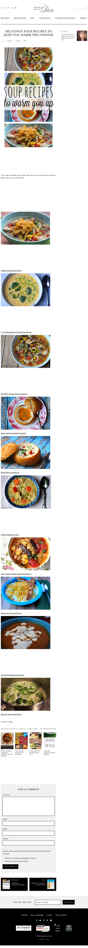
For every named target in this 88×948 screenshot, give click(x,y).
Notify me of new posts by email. (16, 861)
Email (5, 829)
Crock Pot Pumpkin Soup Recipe (12, 675)
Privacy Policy (61, 915)
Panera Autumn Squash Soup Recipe (13, 433)
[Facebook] (1, 7)
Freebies (24, 915)
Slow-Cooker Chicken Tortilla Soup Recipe (16, 574)
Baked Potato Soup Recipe (10, 472)
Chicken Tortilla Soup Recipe (11, 270)
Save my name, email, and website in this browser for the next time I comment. (27, 852)
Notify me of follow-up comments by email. (20, 858)
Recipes (11, 721)
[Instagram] (11, 7)
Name (5, 819)
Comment (7, 795)
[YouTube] (15, 7)
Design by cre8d (44, 939)
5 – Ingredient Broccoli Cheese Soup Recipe (16, 332)
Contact (50, 915)
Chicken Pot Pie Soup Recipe (11, 613)
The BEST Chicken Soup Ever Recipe (14, 394)
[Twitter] (4, 7)
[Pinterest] (8, 7)
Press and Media (37, 915)
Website (5, 839)
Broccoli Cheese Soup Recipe (11, 714)
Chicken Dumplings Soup (10, 535)
